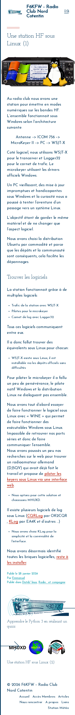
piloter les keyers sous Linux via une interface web (37, 479)
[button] (66, 11)
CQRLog (35, 516)
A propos (51, 702)
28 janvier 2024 (28, 573)
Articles (63, 696)
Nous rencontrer (30, 702)
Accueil (24, 696)
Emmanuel (18, 578)
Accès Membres (43, 696)
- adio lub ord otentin (42, 11)
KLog (13, 522)
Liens (65, 702)
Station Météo (58, 708)
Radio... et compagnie (51, 582)
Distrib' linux (29, 582)
